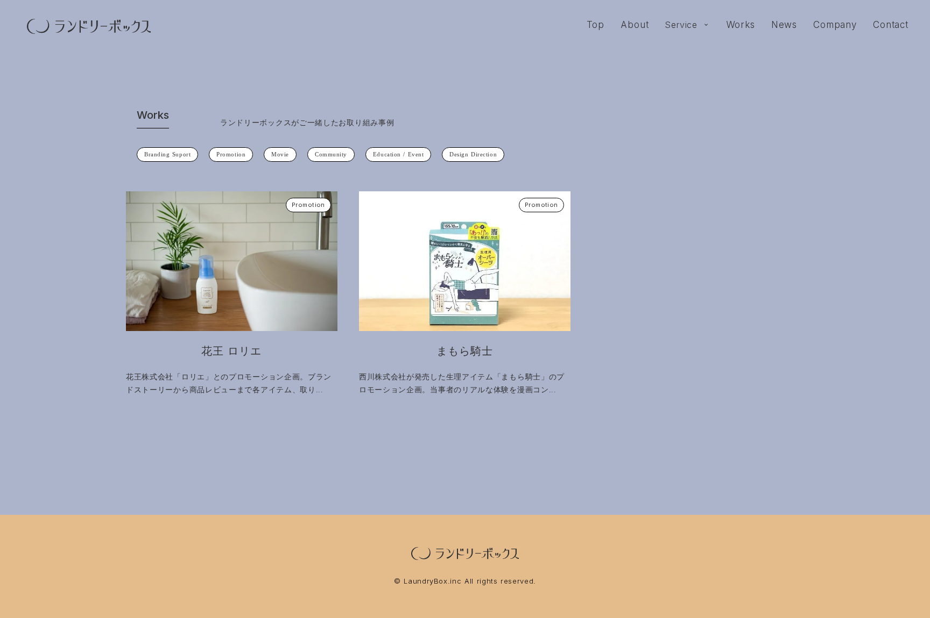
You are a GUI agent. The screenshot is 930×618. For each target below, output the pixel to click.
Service (681, 24)
